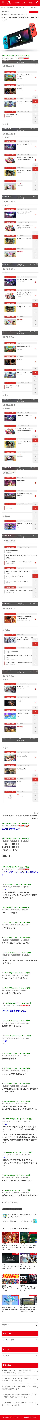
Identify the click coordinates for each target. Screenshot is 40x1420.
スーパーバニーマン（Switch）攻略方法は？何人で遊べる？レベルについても (19, 1379)
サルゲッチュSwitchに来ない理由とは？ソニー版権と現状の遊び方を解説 (19, 1388)
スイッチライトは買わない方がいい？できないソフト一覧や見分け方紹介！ (19, 1404)
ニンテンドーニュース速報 (19, 1417)
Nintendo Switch (8, 1209)
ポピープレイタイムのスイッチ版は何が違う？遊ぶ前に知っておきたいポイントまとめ (19, 1396)
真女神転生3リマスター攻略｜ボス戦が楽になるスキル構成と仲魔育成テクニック (19, 1371)
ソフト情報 (18, 1209)
